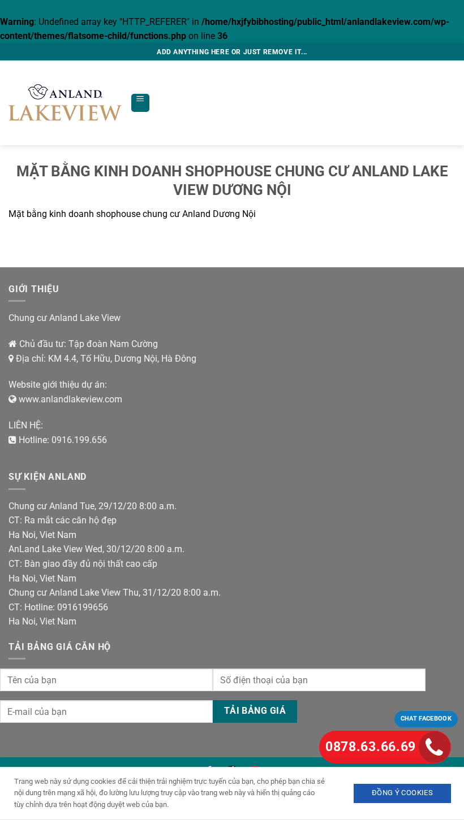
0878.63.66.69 (370, 746)
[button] (140, 103)
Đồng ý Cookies (402, 792)
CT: (15, 520)
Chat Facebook (426, 718)
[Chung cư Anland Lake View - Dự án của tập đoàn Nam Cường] (65, 103)
